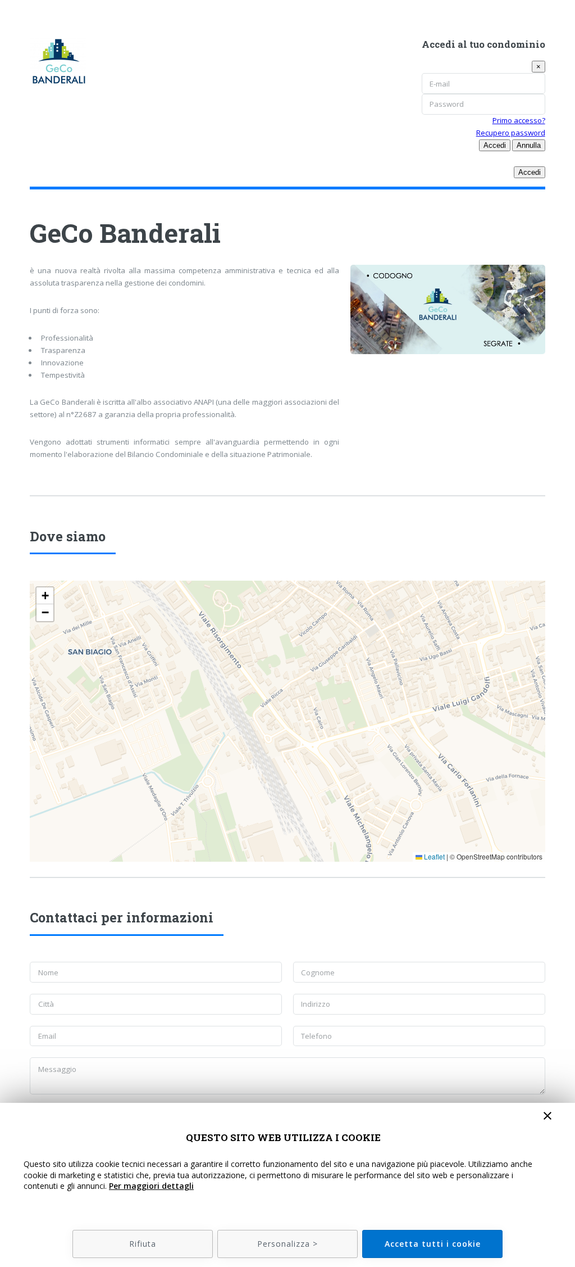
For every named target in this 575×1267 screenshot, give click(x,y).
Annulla (529, 145)
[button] (44, 595)
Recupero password (510, 133)
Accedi (494, 145)
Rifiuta (142, 1243)
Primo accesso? (518, 120)
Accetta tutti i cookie (433, 1243)
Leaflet (433, 856)
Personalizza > (287, 1243)
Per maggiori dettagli (151, 1185)
